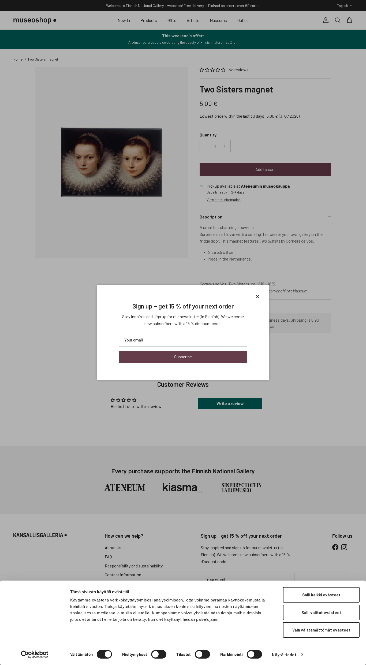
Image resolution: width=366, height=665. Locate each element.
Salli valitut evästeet (321, 612)
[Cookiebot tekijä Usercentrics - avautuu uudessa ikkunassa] (34, 655)
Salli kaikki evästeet (321, 594)
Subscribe (183, 356)
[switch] (158, 654)
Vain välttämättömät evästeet (321, 629)
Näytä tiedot (284, 654)
